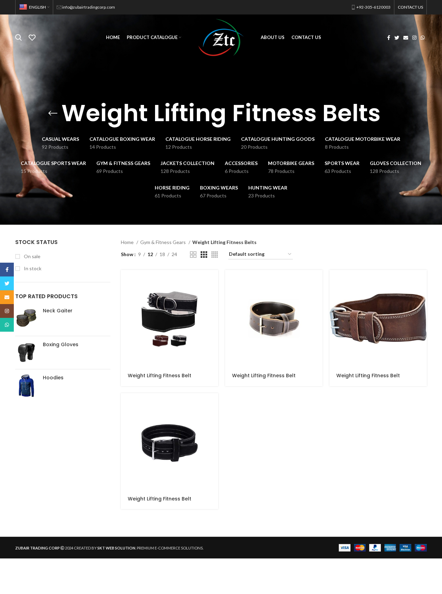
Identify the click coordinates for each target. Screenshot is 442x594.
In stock (32, 268)
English (37, 7)
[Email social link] (405, 37)
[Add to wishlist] (213, 312)
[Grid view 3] (204, 254)
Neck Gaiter (58, 311)
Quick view (213, 281)
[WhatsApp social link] (423, 37)
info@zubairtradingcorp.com (88, 7)
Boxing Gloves (60, 344)
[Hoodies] (26, 385)
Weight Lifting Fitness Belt (159, 375)
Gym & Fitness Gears (163, 242)
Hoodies (53, 377)
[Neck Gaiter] (26, 319)
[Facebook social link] (388, 37)
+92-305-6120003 (373, 7)
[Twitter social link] (396, 37)
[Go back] (52, 113)
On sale (31, 256)
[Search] (18, 38)
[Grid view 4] (214, 254)
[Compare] (213, 296)
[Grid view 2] (193, 254)
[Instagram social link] (414, 37)
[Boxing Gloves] (26, 352)
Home (128, 242)
